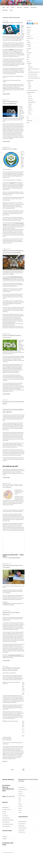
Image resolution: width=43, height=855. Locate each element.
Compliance (29, 36)
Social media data (30, 80)
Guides (29, 82)
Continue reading (6, 93)
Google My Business (31, 102)
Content (29, 46)
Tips (27, 116)
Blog (29, 94)
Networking (29, 48)
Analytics (28, 32)
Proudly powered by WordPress (8, 852)
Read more (5, 761)
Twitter (29, 111)
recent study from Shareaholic (14, 654)
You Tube (29, 113)
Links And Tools (33, 7)
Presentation (29, 52)
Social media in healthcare (33, 76)
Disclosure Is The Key (10, 149)
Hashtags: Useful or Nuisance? (13, 22)
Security (28, 61)
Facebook (30, 96)
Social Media (29, 63)
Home (4, 7)
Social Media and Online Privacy (34, 72)
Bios (8, 7)
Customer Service (30, 38)
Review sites (30, 109)
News (28, 50)
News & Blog (5, 10)
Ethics (29, 64)
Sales (28, 59)
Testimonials (19, 7)
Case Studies (26, 7)
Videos (28, 122)
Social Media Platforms (31, 92)
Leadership (29, 42)
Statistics (29, 86)
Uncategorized (29, 120)
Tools (28, 118)
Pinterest (29, 107)
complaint (12, 182)
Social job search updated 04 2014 (10, 554)
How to (28, 40)
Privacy (28, 54)
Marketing (28, 44)
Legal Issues (30, 66)
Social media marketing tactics (32, 90)
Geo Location (30, 100)
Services (12, 7)
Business (28, 34)
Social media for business (32, 74)
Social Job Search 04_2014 (14, 557)
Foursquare (30, 98)
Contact (11, 10)
